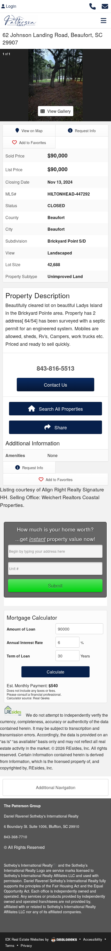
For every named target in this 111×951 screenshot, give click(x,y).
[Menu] (103, 20)
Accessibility (92, 939)
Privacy (26, 945)
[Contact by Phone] (92, 6)
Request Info (85, 130)
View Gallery (59, 111)
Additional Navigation (55, 787)
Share (60, 427)
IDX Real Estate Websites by (27, 939)
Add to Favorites (32, 142)
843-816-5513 (55, 368)
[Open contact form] (105, 6)
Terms (9, 945)
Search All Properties (60, 408)
